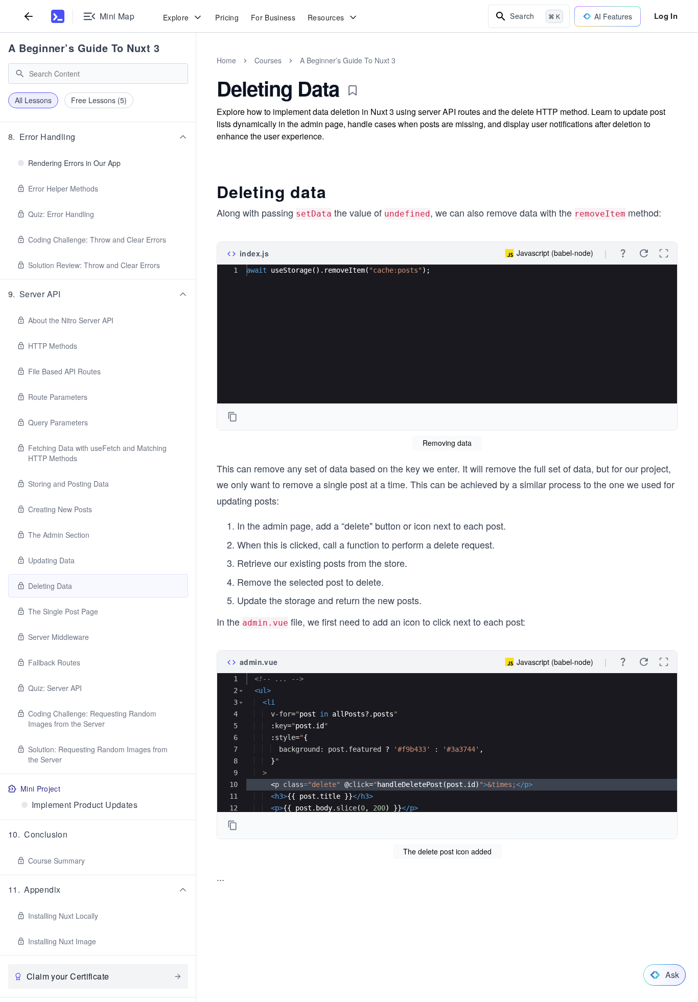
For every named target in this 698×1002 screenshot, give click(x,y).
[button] (98, 137)
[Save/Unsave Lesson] (352, 90)
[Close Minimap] (196, 71)
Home (226, 60)
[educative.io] (57, 16)
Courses (268, 60)
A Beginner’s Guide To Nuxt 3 (83, 47)
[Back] (28, 16)
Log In (666, 15)
